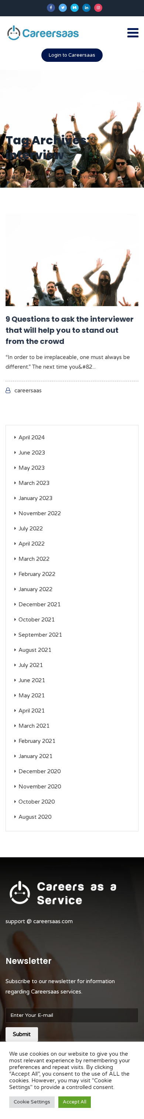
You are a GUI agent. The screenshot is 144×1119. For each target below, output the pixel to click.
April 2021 (31, 710)
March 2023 (33, 483)
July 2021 (30, 665)
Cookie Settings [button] (32, 1102)
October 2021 (36, 619)
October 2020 (36, 801)
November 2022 (39, 513)
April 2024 (31, 437)
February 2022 (36, 574)
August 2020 (34, 817)
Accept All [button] (74, 1102)
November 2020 (39, 786)
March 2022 (33, 559)
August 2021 (34, 650)
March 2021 (33, 726)
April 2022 (31, 543)
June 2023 (31, 452)
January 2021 (35, 756)
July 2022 (30, 528)
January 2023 (35, 498)
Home (12, 177)
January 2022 (35, 589)
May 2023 (31, 468)
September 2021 (40, 634)
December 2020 (39, 771)
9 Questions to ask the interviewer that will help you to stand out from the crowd (70, 330)
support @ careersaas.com (39, 921)
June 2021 (31, 680)
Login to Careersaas (72, 55)
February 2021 (36, 741)
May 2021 (31, 695)
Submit (22, 1034)
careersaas (28, 390)
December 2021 (39, 604)
